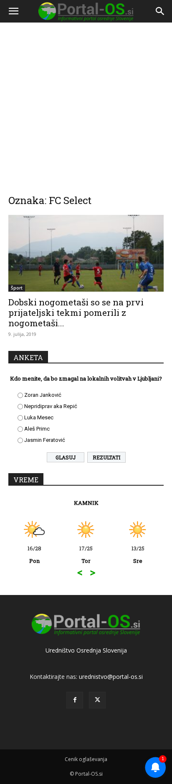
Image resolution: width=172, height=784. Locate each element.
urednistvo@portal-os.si (111, 677)
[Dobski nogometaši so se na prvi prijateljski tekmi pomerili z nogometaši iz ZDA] (86, 253)
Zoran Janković (42, 395)
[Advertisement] (86, 103)
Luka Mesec (38, 417)
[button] (13, 11)
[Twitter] (97, 700)
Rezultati (106, 457)
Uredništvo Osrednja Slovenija (86, 650)
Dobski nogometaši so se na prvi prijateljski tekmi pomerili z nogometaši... (76, 312)
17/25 (86, 555)
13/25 (138, 555)
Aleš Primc (37, 429)
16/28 (34, 555)
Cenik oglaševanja (86, 759)
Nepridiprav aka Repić (50, 406)
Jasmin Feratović (44, 440)
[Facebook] (74, 700)
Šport (17, 288)
